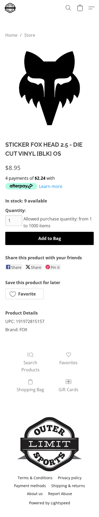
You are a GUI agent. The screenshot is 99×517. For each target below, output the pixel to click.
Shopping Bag (30, 390)
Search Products (30, 366)
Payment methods (30, 485)
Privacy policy (70, 477)
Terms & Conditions (35, 477)
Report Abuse (60, 493)
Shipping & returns (68, 485)
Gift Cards (68, 390)
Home (11, 35)
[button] (10, 8)
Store (29, 35)
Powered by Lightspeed (49, 502)
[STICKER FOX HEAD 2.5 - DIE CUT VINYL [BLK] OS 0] (49, 88)
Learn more (50, 186)
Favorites (68, 363)
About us (35, 493)
